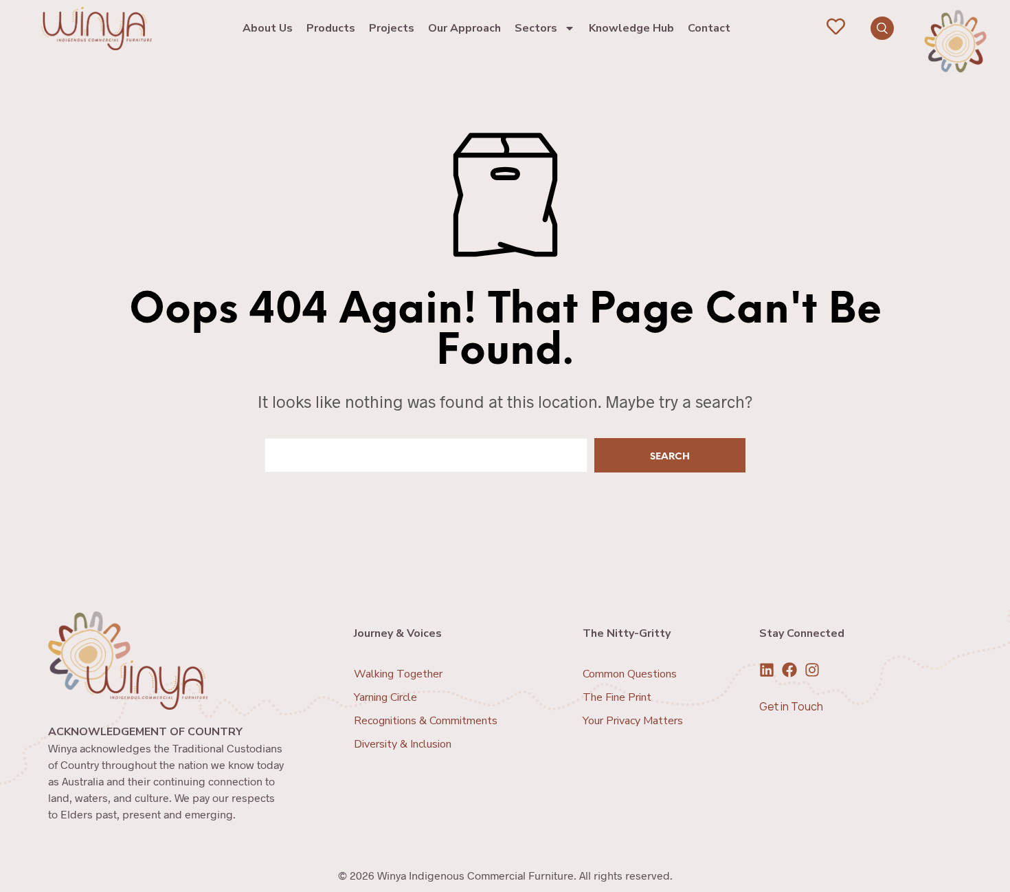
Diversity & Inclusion (402, 744)
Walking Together (398, 674)
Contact (709, 28)
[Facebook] (789, 669)
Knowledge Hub (631, 28)
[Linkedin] (766, 669)
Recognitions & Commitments (425, 720)
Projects (391, 28)
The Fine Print (617, 697)
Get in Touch (791, 706)
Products (330, 28)
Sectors (536, 28)
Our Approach (464, 28)
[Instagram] (812, 669)
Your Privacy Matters (633, 720)
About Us (268, 28)
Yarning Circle (385, 697)
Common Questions (630, 674)
